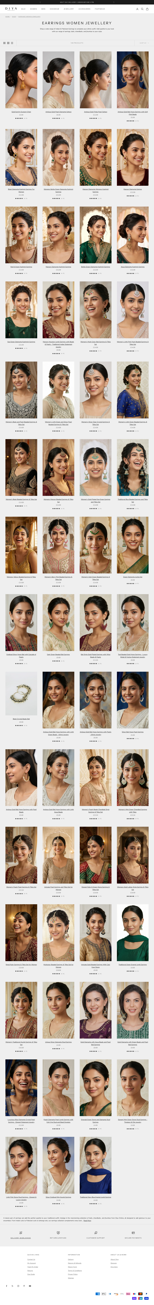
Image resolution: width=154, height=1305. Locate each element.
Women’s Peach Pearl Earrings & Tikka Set (21, 887)
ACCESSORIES (85, 9)
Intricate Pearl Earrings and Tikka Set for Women (58, 888)
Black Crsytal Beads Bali (21, 719)
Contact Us (31, 1259)
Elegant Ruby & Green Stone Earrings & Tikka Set (96, 888)
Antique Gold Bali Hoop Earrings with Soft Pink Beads (133, 113)
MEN (43, 9)
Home (7, 16)
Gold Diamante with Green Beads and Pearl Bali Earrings (132, 1043)
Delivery (71, 1259)
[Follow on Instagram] (18, 1286)
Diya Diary (114, 1267)
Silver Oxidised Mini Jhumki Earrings (58, 1197)
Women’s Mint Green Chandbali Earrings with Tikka (132, 810)
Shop (14, 16)
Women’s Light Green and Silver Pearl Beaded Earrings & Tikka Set (58, 423)
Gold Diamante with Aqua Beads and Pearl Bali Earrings (95, 1043)
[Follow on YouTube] (30, 1286)
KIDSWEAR (54, 9)
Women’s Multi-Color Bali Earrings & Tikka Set (95, 343)
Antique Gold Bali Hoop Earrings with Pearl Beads (21, 810)
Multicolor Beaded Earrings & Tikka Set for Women (58, 966)
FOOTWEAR (100, 9)
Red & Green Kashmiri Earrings (21, 267)
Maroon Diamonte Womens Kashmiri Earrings (96, 190)
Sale (23, 9)
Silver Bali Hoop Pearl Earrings (133, 732)
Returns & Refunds (74, 1263)
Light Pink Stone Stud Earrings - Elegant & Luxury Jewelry (21, 1198)
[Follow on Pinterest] (24, 1286)
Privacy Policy (73, 1274)
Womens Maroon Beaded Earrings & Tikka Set (58, 500)
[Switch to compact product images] (12, 43)
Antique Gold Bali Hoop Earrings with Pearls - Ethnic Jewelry (95, 733)
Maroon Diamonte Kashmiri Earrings (58, 267)
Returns (30, 1271)
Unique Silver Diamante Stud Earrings (58, 1042)
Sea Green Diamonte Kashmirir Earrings (21, 342)
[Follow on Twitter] (12, 1286)
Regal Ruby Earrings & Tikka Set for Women (21, 965)
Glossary (114, 1263)
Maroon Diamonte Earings (133, 189)
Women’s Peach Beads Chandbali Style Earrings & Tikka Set (95, 810)
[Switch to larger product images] (4, 43)
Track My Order (32, 1267)
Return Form (72, 1267)
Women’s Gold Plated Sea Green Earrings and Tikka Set (95, 500)
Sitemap (71, 1278)
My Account (31, 1263)
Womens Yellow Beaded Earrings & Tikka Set (21, 578)
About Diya (114, 1259)
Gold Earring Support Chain (21, 112)
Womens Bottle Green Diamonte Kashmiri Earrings (58, 190)
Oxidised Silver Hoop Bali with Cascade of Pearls (21, 655)
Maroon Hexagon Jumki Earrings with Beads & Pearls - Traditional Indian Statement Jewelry (58, 344)
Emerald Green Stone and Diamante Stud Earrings (95, 1121)
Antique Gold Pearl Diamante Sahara (58, 112)
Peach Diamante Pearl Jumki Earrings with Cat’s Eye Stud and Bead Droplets (58, 1121)
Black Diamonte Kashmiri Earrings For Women (21, 190)
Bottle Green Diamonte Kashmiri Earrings (95, 267)
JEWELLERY (69, 9)
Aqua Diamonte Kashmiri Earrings (133, 267)
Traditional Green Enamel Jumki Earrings (133, 965)
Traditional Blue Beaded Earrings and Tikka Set (133, 500)
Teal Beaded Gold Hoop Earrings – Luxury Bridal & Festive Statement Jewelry (132, 655)
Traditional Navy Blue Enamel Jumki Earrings (95, 1197)
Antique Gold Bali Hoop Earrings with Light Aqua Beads (58, 810)
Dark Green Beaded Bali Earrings (58, 654)
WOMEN (33, 9)
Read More (87, 1221)
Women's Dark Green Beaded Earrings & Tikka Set (95, 578)
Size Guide (31, 1274)
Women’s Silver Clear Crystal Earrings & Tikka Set (95, 423)
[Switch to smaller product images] (8, 43)
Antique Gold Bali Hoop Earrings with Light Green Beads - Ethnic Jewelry (58, 733)
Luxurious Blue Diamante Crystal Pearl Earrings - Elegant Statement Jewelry (21, 1121)
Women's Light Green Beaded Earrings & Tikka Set (132, 423)
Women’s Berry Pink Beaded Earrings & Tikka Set (58, 578)
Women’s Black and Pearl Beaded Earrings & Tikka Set (21, 423)
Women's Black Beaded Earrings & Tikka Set (21, 499)
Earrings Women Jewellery (29, 16)
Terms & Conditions (75, 1271)
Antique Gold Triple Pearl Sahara (95, 112)
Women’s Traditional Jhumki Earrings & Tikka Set (21, 1043)
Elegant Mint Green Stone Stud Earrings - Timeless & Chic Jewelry (132, 1121)
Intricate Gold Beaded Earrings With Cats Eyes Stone (95, 966)
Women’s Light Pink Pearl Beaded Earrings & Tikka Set (133, 343)
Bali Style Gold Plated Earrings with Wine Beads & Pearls (95, 655)
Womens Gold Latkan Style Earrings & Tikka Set (132, 888)
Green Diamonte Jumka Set (132, 577)
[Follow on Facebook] (6, 1286)
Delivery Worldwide (21, 1238)
